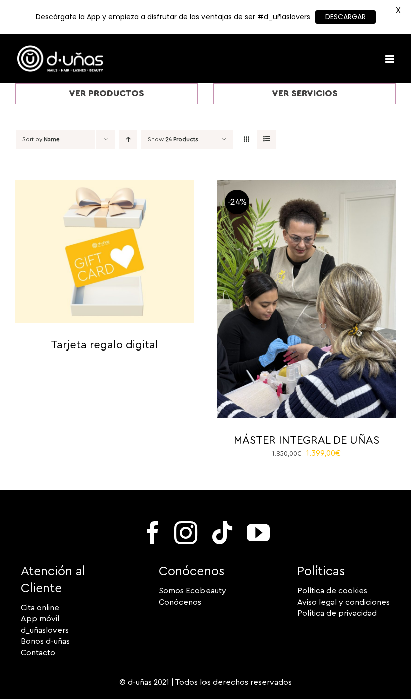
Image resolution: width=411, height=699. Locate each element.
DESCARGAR (345, 17)
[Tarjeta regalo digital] (104, 185)
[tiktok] (222, 532)
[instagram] (185, 532)
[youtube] (258, 532)
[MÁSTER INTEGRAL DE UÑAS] (306, 185)
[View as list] (266, 139)
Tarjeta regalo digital (104, 345)
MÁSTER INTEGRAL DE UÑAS (306, 440)
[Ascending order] (128, 139)
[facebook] (152, 532)
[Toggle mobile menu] (390, 59)
